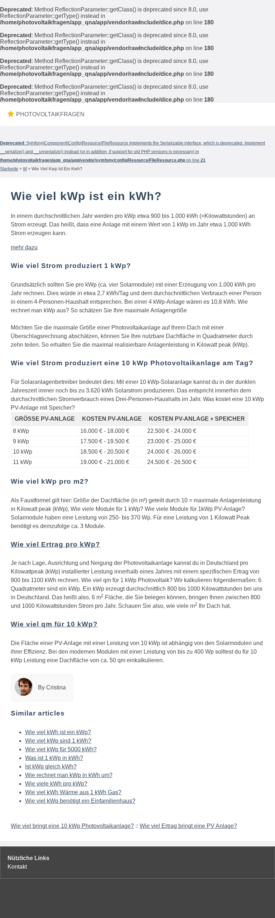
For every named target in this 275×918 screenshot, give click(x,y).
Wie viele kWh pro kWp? (56, 784)
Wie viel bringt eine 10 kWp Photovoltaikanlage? (72, 826)
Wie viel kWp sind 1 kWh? (58, 741)
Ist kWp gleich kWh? (51, 766)
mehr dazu (24, 247)
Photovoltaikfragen (42, 114)
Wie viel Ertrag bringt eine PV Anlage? (188, 826)
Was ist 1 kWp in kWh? (54, 758)
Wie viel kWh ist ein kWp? (58, 732)
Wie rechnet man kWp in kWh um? (68, 775)
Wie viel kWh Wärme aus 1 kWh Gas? (73, 792)
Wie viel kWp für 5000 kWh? (61, 749)
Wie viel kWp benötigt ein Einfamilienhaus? (80, 801)
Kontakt (17, 867)
